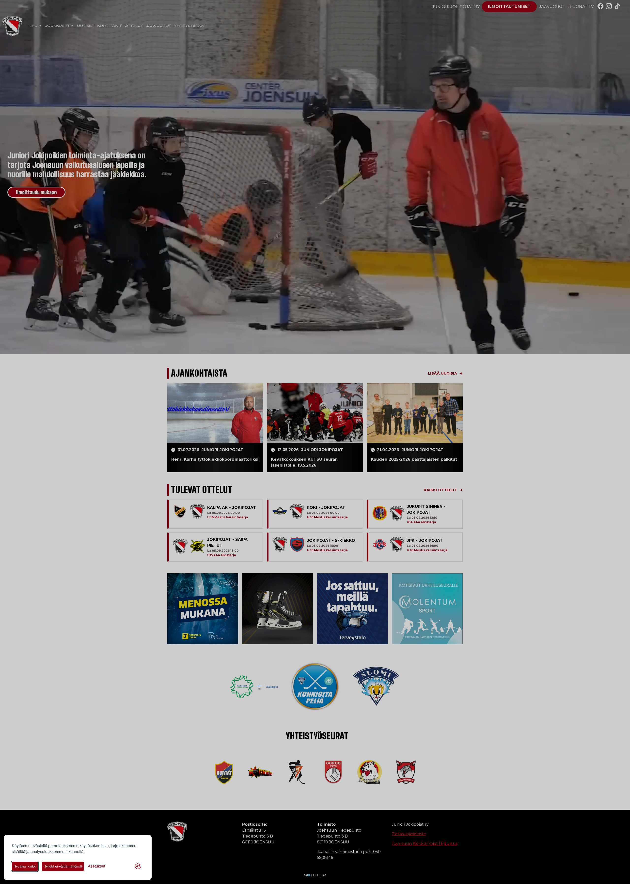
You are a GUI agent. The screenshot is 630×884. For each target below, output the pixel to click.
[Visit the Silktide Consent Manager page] (138, 866)
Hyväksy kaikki (25, 866)
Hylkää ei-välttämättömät (63, 866)
